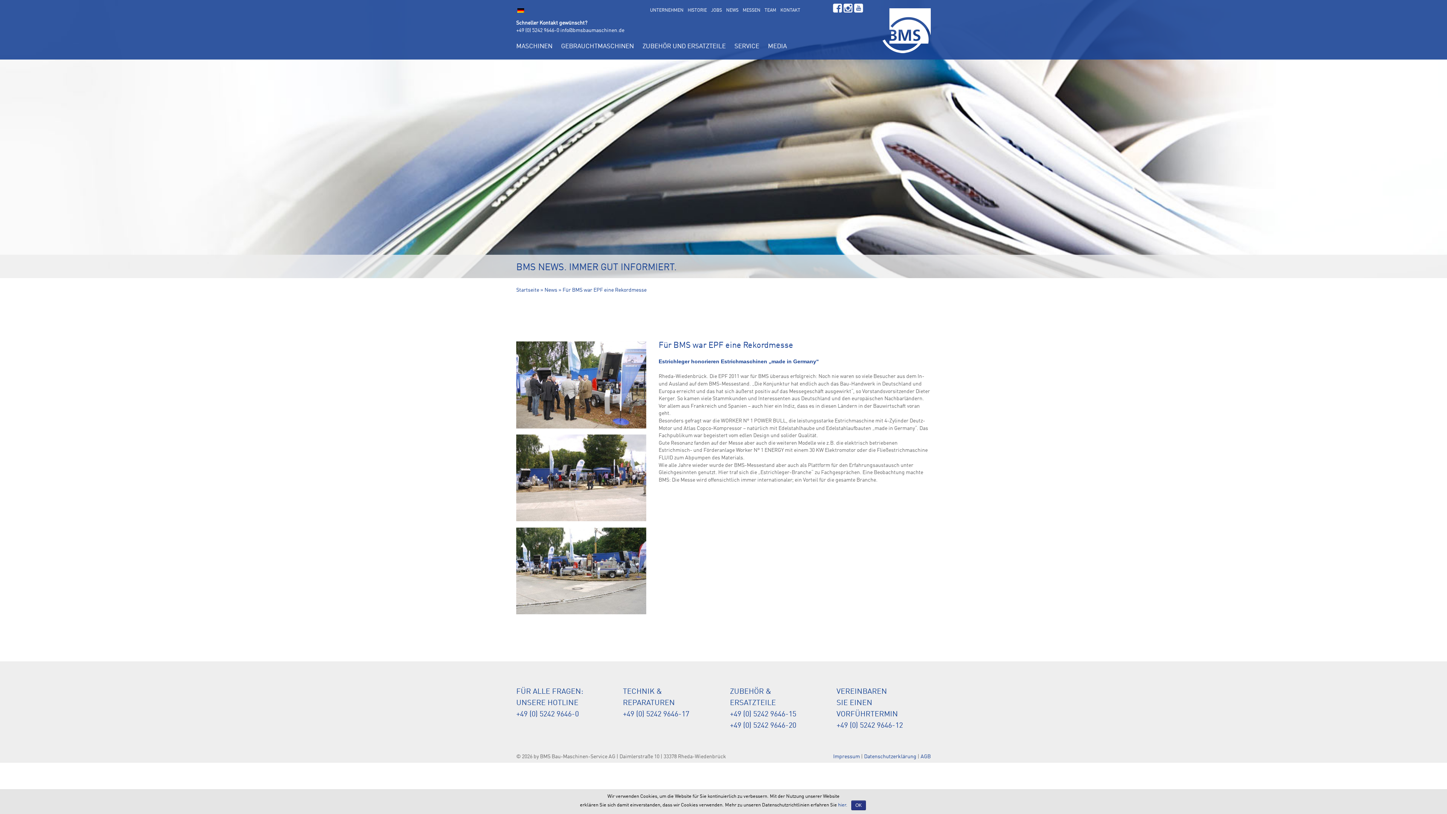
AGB (926, 756)
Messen (751, 10)
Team (770, 10)
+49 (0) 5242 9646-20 (763, 726)
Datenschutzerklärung (890, 756)
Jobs (716, 10)
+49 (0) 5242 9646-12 (870, 726)
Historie (697, 10)
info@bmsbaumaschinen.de (592, 30)
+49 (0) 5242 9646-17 (656, 714)
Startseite (527, 290)
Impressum (846, 756)
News (732, 10)
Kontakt (790, 10)
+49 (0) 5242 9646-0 (537, 30)
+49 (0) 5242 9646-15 (763, 714)
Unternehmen (667, 10)
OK (858, 805)
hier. (842, 805)
